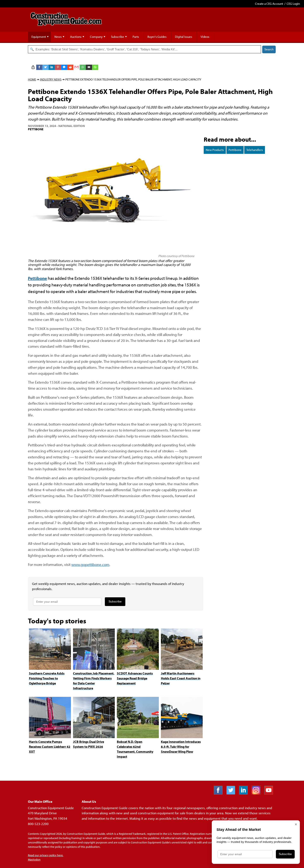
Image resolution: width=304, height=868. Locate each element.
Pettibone (235, 150)
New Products (215, 150)
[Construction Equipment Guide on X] (232, 793)
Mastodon (34, 859)
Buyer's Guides (156, 37)
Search (269, 49)
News (58, 37)
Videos (205, 37)
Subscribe (117, 37)
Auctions (75, 37)
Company (96, 37)
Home (32, 79)
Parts (136, 37)
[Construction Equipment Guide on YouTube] (270, 793)
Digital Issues (183, 37)
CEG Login (293, 4)
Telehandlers (254, 150)
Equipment (38, 37)
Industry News (50, 79)
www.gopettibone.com (90, 564)
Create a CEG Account (269, 4)
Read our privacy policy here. (45, 855)
